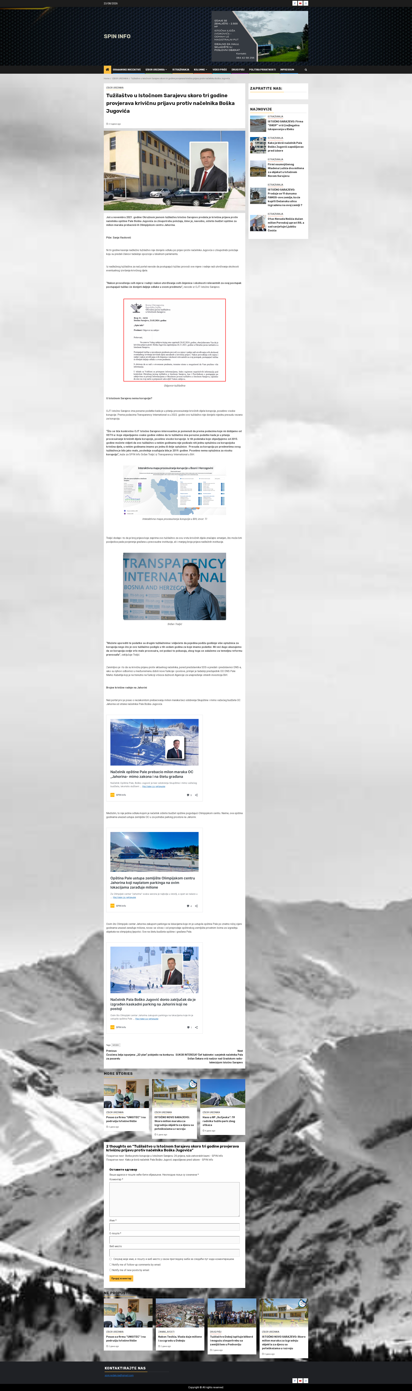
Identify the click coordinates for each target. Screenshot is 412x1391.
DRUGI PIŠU (238, 69)
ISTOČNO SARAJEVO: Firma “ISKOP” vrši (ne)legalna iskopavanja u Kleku (285, 125)
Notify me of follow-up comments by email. (136, 1264)
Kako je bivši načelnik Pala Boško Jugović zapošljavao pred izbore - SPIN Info (169, 1159)
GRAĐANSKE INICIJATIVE (127, 69)
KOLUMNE (199, 69)
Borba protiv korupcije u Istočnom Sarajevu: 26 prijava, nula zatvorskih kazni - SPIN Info (174, 1155)
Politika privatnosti (262, 69)
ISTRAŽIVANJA (180, 69)
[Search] (306, 70)
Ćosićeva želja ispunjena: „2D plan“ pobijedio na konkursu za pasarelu (140, 1054)
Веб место (115, 1246)
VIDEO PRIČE (220, 69)
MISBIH (115, 1045)
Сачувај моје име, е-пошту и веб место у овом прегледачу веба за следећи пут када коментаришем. (173, 1259)
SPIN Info (117, 36)
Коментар (116, 1179)
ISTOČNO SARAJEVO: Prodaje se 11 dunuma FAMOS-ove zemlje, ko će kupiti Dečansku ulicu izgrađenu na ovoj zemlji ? (285, 197)
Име (113, 1220)
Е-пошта (115, 1233)
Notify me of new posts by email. (131, 1270)
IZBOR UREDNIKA (155, 69)
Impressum (287, 69)
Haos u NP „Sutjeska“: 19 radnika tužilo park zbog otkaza (219, 1121)
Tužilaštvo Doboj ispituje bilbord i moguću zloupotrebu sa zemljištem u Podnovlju (231, 1340)
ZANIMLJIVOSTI (166, 1332)
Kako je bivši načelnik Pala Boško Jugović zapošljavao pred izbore (286, 146)
